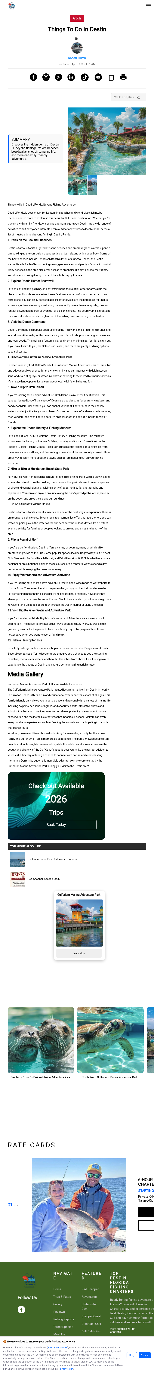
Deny (132, 1355)
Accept (145, 1355)
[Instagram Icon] (44, 78)
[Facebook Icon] (32, 78)
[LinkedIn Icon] (70, 78)
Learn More (79, 953)
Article (77, 18)
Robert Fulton (77, 58)
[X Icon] (57, 78)
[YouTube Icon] (97, 78)
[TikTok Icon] (83, 78)
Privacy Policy (66, 1368)
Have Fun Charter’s (57, 1347)
